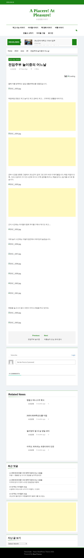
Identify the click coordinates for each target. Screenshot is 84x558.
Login (73, 355)
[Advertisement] (42, 116)
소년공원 (13, 69)
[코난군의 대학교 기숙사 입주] (28, 43)
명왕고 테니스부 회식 (35, 400)
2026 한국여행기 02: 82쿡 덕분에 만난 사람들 (26, 473)
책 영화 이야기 (46, 27)
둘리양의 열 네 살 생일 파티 (38, 431)
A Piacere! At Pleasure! (42, 12)
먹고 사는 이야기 (19, 27)
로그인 (50, 33)
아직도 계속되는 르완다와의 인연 (40, 447)
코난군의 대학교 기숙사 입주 (44, 41)
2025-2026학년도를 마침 (37, 416)
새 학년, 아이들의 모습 (19, 487)
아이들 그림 (40, 33)
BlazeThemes (37, 554)
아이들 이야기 (33, 27)
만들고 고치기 (28, 33)
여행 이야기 (59, 27)
